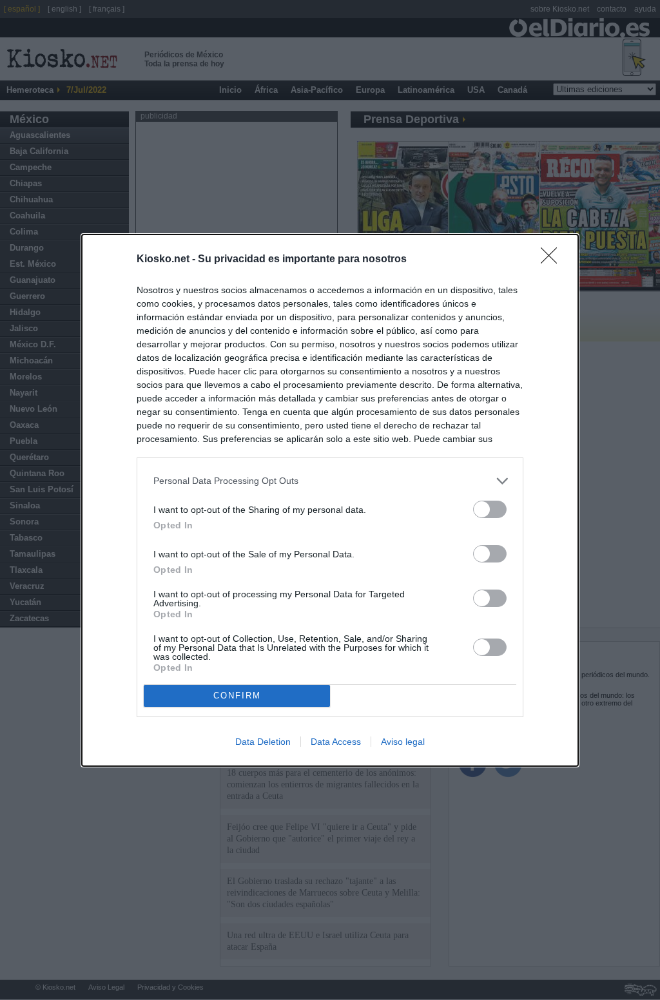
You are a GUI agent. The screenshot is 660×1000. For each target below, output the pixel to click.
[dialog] (330, 500)
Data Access (336, 741)
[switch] (490, 509)
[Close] (553, 259)
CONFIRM (237, 695)
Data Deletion (263, 741)
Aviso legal (403, 741)
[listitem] (330, 481)
